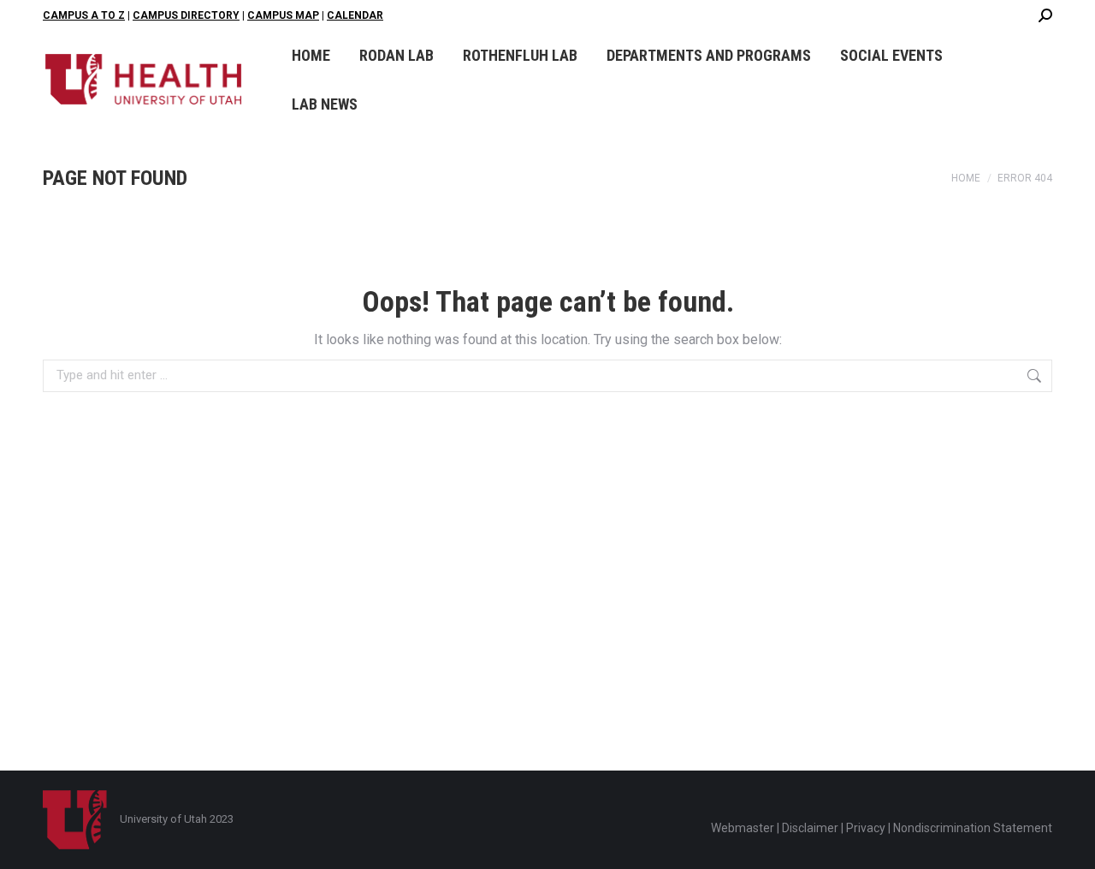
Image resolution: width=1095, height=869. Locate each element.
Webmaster (742, 828)
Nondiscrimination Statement (972, 828)
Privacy (865, 828)
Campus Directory (186, 15)
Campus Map (283, 15)
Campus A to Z (84, 15)
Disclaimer (810, 828)
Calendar (355, 15)
